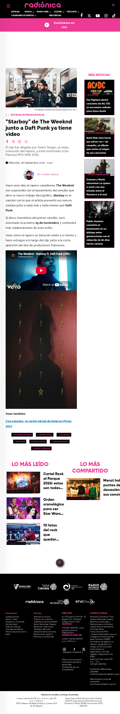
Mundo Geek (43, 12)
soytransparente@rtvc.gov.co (103, 684)
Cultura (58, 12)
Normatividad (12, 624)
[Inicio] (43, 4)
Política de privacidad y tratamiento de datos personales (72, 662)
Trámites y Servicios (42, 629)
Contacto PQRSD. (103, 639)
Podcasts (72, 12)
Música (28, 12)
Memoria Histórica (17, 543)
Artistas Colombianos (79, 498)
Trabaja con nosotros (43, 619)
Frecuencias (55, 16)
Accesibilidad (68, 670)
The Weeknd (65, 435)
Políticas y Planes (13, 627)
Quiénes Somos (12, 617)
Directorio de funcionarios (45, 632)
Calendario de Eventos (22, 16)
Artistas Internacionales (27, 115)
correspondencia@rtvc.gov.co (103, 634)
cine (11, 517)
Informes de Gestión (14, 629)
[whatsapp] (19, 141)
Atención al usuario (42, 617)
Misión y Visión (12, 619)
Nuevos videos (39, 441)
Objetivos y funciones (15, 622)
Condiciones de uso (70, 667)
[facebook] (7, 141)
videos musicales (60, 441)
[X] (13, 141)
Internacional (45, 435)
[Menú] (8, 6)
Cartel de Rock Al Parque (20, 492)
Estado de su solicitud (43, 634)
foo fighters (93, 95)
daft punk (20, 441)
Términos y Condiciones (44, 637)
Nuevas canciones (42, 448)
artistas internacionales (98, 133)
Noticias (15, 12)
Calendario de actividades (45, 622)
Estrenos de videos (23, 435)
